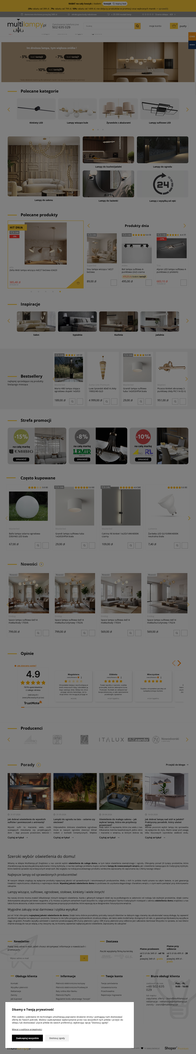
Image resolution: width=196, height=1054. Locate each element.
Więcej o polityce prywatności (27, 1029)
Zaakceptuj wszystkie (27, 1038)
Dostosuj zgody (57, 1038)
